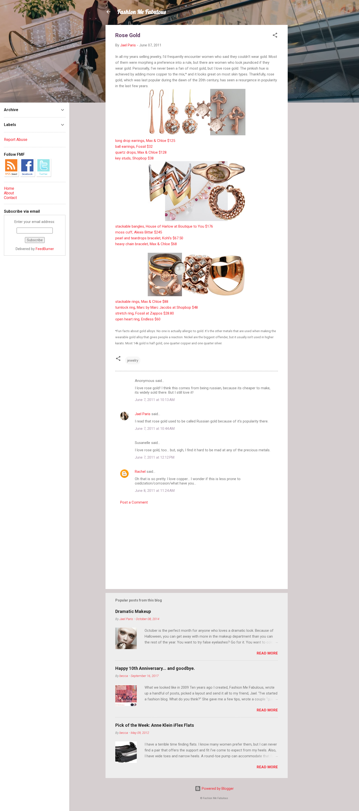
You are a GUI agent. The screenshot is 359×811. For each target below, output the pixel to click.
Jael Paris (142, 414)
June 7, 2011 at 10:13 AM (155, 400)
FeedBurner (45, 249)
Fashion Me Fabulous (141, 11)
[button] (275, 36)
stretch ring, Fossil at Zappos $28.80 (144, 313)
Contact (10, 197)
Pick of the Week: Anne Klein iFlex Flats (154, 725)
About (9, 193)
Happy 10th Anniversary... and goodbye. (155, 668)
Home (9, 188)
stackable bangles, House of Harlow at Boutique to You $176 (164, 226)
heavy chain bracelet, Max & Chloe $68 (146, 244)
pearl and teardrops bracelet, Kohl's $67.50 (149, 238)
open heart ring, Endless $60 (137, 319)
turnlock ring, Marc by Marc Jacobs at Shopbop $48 (156, 307)
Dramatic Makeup (133, 611)
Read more (267, 653)
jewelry (132, 360)
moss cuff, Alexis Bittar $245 (138, 232)
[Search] (320, 13)
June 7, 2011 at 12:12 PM (154, 457)
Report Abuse (15, 139)
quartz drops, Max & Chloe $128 (141, 152)
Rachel (140, 471)
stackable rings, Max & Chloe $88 (141, 301)
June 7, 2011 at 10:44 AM (155, 428)
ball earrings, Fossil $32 (134, 146)
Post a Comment (134, 502)
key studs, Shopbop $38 (134, 158)
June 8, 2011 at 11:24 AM (155, 490)
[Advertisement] (307, 98)
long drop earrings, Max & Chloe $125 (145, 140)
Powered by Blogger (217, 788)
